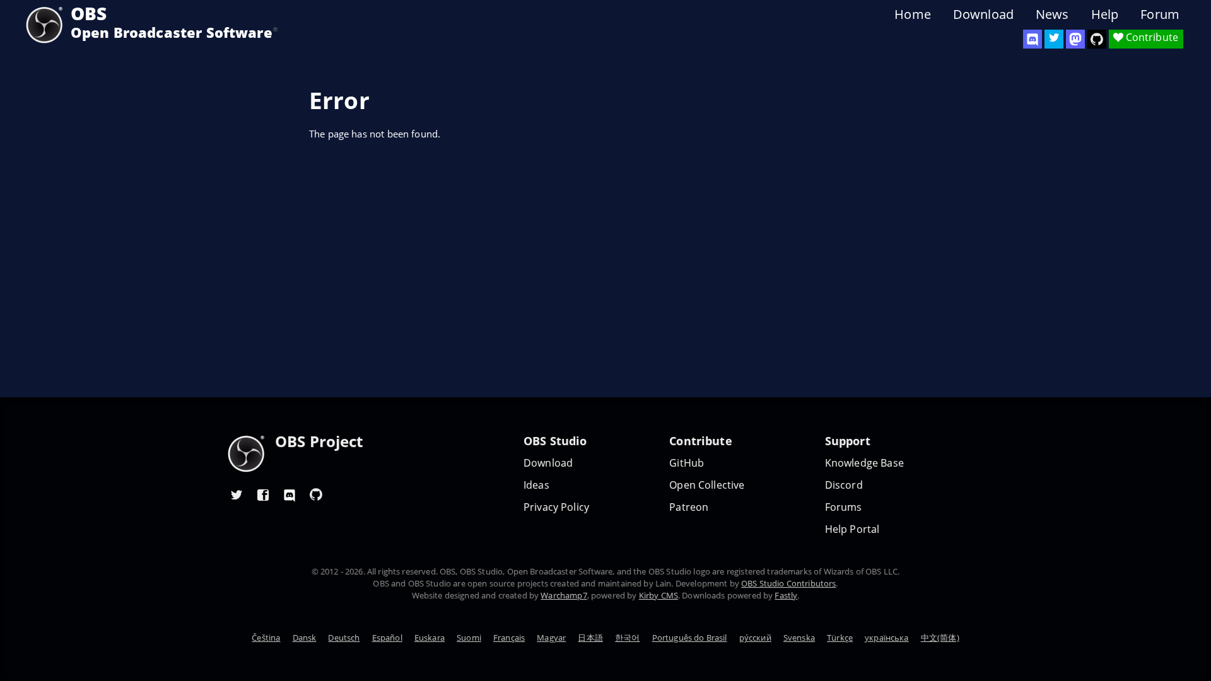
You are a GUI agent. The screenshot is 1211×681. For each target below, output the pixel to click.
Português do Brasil (689, 637)
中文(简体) (940, 637)
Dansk (305, 637)
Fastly (786, 595)
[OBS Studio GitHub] (1096, 39)
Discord (844, 485)
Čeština (266, 637)
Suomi (469, 637)
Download (983, 14)
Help (1105, 14)
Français (509, 637)
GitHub (686, 463)
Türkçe (840, 637)
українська (887, 637)
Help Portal (852, 529)
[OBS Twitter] (1053, 39)
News (1052, 14)
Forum (1159, 14)
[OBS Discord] (1032, 39)
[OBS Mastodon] (1075, 39)
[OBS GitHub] (316, 494)
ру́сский (755, 637)
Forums (843, 507)
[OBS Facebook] (263, 494)
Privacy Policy (556, 507)
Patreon (688, 507)
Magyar (551, 637)
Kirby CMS (658, 595)
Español (387, 637)
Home (912, 14)
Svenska (799, 637)
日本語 (590, 637)
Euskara (429, 637)
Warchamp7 (564, 595)
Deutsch (344, 637)
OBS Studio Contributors (788, 583)
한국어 (627, 637)
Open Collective (706, 485)
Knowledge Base (864, 463)
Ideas (536, 485)
